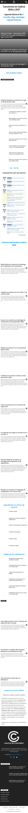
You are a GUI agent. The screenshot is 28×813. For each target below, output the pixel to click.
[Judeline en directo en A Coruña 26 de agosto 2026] (14, 339)
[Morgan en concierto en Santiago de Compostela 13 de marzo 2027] (14, 481)
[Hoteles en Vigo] (4, 540)
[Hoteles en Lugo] (4, 513)
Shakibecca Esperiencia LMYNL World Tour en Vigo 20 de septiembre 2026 (18, 774)
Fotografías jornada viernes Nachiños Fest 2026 (16, 559)
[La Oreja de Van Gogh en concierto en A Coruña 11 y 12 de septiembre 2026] (14, 52)
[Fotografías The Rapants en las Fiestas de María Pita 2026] (4, 581)
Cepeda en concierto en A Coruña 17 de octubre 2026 (14, 293)
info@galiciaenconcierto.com (17, 754)
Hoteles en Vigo (13, 538)
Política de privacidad (13, 807)
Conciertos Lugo (4, 798)
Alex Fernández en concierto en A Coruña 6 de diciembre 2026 (17, 767)
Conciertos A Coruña (5, 792)
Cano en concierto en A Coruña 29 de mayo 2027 (13, 405)
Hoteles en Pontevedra (14, 532)
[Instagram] (14, 757)
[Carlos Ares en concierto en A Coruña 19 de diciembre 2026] (4, 154)
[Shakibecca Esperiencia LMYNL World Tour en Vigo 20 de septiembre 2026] (4, 775)
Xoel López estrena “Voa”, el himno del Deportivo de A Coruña (14, 622)
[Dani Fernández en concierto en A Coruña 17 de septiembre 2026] (4, 147)
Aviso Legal (5, 807)
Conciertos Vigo (4, 796)
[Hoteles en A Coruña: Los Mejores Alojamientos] (4, 520)
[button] (25, 1)
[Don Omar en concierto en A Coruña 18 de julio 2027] (4, 141)
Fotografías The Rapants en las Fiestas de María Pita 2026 (17, 579)
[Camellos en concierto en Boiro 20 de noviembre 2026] (14, 367)
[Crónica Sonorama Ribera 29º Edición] (4, 574)
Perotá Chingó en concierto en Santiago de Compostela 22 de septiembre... (11, 461)
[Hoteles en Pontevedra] (4, 534)
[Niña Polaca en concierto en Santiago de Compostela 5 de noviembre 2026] (14, 256)
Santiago (20, 17)
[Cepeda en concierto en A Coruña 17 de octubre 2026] (14, 284)
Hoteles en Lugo (13, 511)
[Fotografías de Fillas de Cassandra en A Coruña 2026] (4, 567)
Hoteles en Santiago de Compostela (18, 525)
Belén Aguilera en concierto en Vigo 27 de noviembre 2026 (18, 119)
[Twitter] (17, 757)
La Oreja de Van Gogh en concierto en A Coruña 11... (14, 433)
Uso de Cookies (22, 807)
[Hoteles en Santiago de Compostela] (4, 527)
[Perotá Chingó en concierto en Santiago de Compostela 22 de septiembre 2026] (14, 451)
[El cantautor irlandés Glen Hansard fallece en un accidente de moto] (14, 639)
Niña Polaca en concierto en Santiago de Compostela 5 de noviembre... (13, 265)
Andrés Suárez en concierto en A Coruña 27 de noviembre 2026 (17, 781)
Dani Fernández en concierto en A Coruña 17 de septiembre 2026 (17, 146)
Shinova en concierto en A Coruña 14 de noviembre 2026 (18, 160)
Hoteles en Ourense (14, 545)
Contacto (18, 809)
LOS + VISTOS (14, 168)
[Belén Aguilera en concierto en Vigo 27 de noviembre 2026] (4, 120)
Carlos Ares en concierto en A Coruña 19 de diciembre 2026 (16, 153)
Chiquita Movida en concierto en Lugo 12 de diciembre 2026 (13, 101)
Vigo (13, 17)
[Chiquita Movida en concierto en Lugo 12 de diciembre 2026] (14, 90)
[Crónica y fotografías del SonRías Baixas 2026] (4, 588)
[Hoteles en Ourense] (4, 547)
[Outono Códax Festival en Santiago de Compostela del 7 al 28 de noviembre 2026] (4, 134)
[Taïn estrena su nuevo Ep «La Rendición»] (14, 668)
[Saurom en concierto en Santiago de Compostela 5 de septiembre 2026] (14, 312)
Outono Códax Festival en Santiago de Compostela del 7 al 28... (18, 132)
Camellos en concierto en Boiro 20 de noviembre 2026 (13, 376)
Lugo (9, 19)
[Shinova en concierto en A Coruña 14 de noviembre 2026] (4, 161)
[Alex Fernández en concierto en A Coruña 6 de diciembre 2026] (4, 768)
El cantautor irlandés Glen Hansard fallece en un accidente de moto (12, 650)
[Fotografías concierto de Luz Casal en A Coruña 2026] (4, 594)
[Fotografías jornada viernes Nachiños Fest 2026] (4, 560)
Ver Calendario (22, 235)
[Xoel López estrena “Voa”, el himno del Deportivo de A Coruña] (14, 611)
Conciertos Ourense (5, 801)
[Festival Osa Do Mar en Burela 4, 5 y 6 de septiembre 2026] (4, 127)
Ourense (17, 19)
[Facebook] (11, 757)
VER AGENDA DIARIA (14, 73)
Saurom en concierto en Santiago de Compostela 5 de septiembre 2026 (13, 321)
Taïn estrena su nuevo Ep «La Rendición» (10, 679)
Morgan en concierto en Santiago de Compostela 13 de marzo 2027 (13, 490)
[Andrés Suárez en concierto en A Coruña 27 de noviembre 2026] (4, 782)
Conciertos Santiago (5, 794)
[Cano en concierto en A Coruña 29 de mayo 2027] (14, 396)
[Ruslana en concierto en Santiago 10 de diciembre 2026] (14, 66)
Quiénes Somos (11, 809)
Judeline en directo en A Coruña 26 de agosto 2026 (13, 349)
